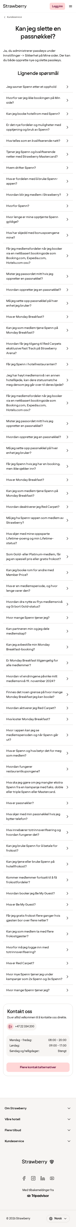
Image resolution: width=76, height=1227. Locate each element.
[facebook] (24, 1178)
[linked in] (42, 1178)
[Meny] (70, 6)
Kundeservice (12, 17)
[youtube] (52, 1178)
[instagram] (33, 1178)
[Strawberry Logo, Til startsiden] (15, 6)
